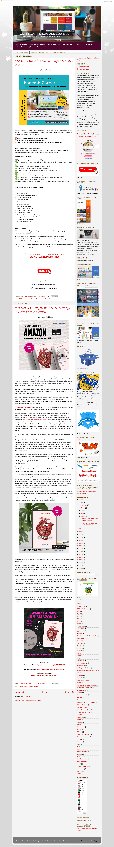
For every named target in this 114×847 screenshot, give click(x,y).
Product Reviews (82, 707)
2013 (80, 560)
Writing (36, 686)
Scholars (79, 732)
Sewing (79, 742)
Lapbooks (80, 678)
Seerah (79, 739)
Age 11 (79, 614)
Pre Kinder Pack (81, 700)
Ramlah (79, 719)
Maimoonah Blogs (82, 680)
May (82, 513)
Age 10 (79, 611)
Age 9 (78, 621)
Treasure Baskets (82, 761)
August (83, 508)
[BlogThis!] (53, 296)
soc (78, 747)
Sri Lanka (79, 749)
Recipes (79, 724)
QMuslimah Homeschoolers (85, 712)
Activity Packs (81, 606)
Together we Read (82, 759)
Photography (81, 697)
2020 (80, 540)
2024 (80, 529)
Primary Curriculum (82, 705)
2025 (80, 502)
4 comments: (41, 296)
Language (80, 675)
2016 (80, 551)
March (83, 516)
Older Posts (69, 692)
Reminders (80, 727)
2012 (80, 563)
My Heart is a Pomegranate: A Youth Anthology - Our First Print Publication (43, 310)
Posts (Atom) (26, 696)
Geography (80, 643)
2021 (80, 537)
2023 (80, 532)
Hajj (78, 653)
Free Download (81, 638)
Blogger (96, 841)
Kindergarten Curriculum (37, 52)
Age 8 (78, 619)
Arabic (79, 624)
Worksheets (80, 769)
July (82, 511)
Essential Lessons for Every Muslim (87, 636)
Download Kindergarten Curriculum (87, 828)
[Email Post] (48, 296)
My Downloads (24, 52)
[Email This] (51, 296)
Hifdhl (79, 656)
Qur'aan (79, 715)
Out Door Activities (82, 695)
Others (79, 692)
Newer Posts (20, 692)
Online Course (49, 299)
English (79, 633)
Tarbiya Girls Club (82, 751)
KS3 (78, 673)
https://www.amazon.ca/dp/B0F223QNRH (44, 676)
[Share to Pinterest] (57, 296)
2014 (80, 557)
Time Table (80, 756)
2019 (80, 543)
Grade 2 (79, 651)
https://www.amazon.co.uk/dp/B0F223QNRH (51, 665)
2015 (80, 554)
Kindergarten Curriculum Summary (87, 670)
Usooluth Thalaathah (83, 766)
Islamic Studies (81, 663)
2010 (80, 568)
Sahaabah (80, 729)
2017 (80, 549)
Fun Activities (81, 641)
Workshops (80, 771)
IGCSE (78, 658)
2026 (80, 500)
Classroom (80, 628)
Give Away (80, 646)
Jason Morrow (82, 841)
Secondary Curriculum (83, 737)
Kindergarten (81, 665)
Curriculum (80, 631)
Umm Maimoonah (84, 66)
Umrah (79, 764)
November (84, 505)
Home (16, 52)
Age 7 (78, 616)
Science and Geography (83, 734)
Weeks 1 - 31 (81, 830)
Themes (79, 754)
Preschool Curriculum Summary (86, 702)
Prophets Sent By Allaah (84, 710)
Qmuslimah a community (22, 407)
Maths (79, 683)
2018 (80, 546)
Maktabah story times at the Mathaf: (35, 419)
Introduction (80, 660)
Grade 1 (79, 648)
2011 (80, 565)
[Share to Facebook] (56, 296)
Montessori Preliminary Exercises (86, 685)
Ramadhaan (80, 717)
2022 (80, 534)
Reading (79, 722)
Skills (78, 744)
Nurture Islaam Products (38, 299)
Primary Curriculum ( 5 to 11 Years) (55, 52)
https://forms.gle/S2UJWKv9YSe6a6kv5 (44, 257)
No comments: (42, 683)
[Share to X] (54, 296)
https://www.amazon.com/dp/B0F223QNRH (50, 669)
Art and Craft (81, 626)
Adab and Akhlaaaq (24, 299)
